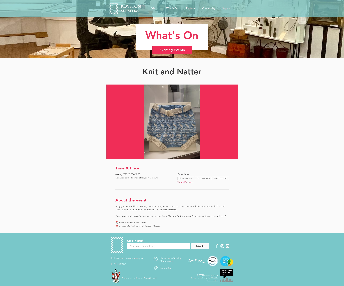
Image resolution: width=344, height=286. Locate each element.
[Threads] (227, 246)
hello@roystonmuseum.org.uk (127, 258)
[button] (154, 8)
